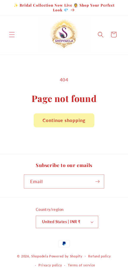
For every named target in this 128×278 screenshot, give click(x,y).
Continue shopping (64, 120)
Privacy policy (50, 265)
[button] (11, 34)
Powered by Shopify (65, 256)
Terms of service (81, 265)
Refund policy (99, 256)
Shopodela (39, 256)
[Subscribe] (97, 181)
